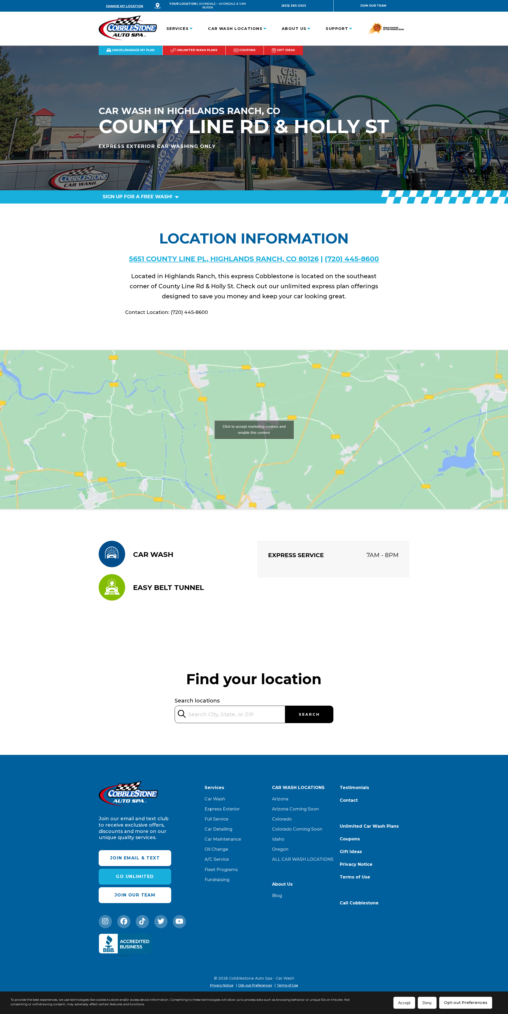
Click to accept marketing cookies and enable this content (254, 429)
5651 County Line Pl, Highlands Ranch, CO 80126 (224, 259)
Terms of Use (355, 877)
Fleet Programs (221, 869)
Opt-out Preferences (465, 1002)
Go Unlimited (135, 876)
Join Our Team (373, 5)
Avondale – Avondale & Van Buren (222, 5)
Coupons (247, 50)
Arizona (280, 798)
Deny (427, 1003)
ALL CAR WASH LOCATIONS (302, 859)
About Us (294, 28)
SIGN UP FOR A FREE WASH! (138, 197)
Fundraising (217, 879)
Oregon (280, 849)
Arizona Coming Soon (295, 809)
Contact (349, 800)
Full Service (216, 819)
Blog (277, 895)
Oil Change (216, 849)
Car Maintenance (223, 839)
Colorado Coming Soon (297, 829)
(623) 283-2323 (294, 5)
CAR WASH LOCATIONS (235, 28)
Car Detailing (218, 829)
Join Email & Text (135, 857)
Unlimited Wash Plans (196, 50)
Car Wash (215, 798)
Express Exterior (222, 809)
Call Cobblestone (359, 902)
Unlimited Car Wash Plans (369, 826)
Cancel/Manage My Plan (133, 50)
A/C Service (217, 859)
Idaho (278, 839)
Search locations (197, 700)
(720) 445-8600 (352, 259)
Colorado (282, 819)
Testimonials (354, 787)
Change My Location (124, 6)
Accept (404, 1003)
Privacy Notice (356, 864)
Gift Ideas (285, 50)
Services (177, 28)
